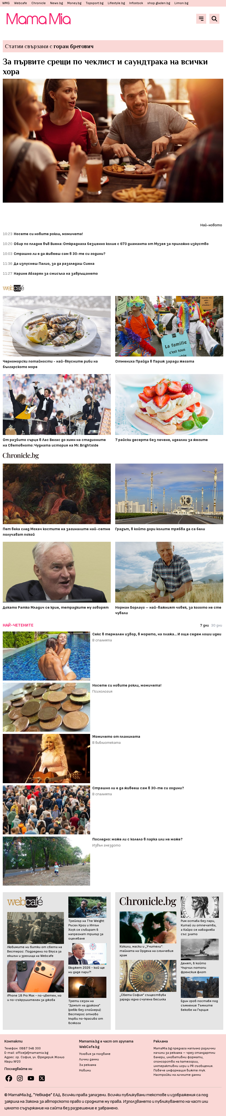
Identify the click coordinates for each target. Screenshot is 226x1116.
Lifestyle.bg (116, 3)
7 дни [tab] (204, 625)
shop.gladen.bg (158, 3)
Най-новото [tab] (211, 225)
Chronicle (38, 3)
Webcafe (20, 3)
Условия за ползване (95, 1054)
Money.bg (74, 3)
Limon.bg (181, 3)
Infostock (136, 3)
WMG (6, 3)
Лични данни (89, 1059)
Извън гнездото (106, 845)
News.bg (56, 3)
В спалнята (102, 640)
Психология (102, 691)
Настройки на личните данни (177, 1075)
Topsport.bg (94, 3)
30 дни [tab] (216, 625)
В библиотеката (106, 742)
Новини (85, 1070)
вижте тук (196, 1070)
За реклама (87, 1065)
